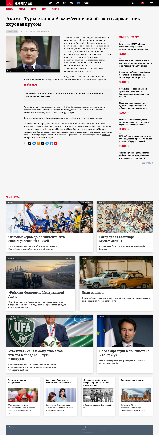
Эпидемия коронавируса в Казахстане (38, 31)
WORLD (86, 3)
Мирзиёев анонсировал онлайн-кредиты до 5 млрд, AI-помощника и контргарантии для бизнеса (135, 63)
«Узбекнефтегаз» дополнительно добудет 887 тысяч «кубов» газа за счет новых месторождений (135, 155)
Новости (9, 9)
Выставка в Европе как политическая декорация (58, 381)
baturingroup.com (96, 430)
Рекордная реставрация (133, 380)
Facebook (29, 112)
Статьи (22, 9)
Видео (33, 9)
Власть (22, 31)
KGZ (57, 3)
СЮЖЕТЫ (55, 9)
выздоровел (95, 118)
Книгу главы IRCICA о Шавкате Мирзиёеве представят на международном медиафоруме (133, 46)
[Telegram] (47, 143)
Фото (44, 9)
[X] (29, 143)
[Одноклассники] (38, 143)
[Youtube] (55, 143)
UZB (78, 3)
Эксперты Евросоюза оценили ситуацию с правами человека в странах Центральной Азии (134, 122)
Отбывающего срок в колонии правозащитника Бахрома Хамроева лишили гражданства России (134, 92)
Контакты (11, 427)
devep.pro (90, 432)
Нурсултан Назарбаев (67, 129)
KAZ (50, 3)
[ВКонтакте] (34, 143)
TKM (71, 3)
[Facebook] (51, 143)
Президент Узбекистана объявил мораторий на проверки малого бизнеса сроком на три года (134, 75)
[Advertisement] (79, 179)
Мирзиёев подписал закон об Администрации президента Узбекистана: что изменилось (133, 105)
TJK (64, 3)
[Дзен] (42, 143)
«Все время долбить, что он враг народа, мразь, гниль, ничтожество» (97, 382)
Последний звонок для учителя (17, 381)
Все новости (147, 162)
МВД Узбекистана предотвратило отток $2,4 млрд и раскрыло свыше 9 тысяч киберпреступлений (135, 139)
